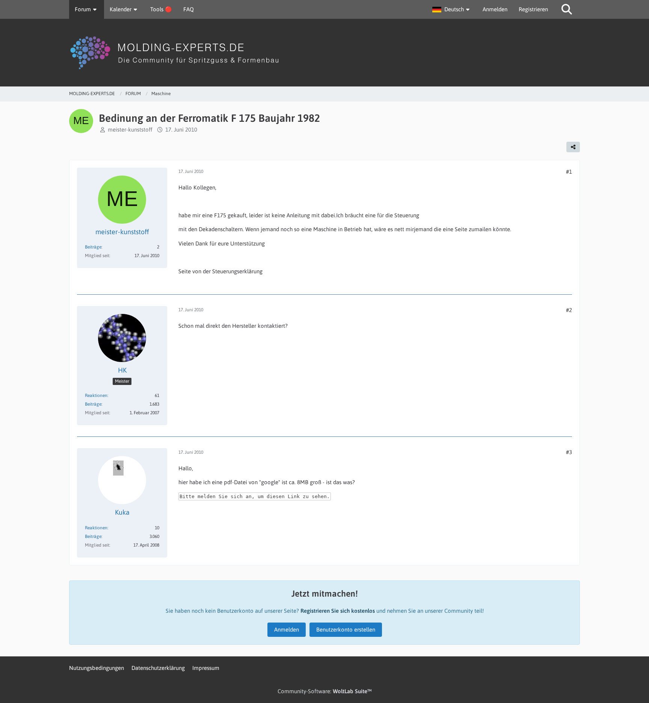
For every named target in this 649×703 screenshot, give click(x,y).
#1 (569, 171)
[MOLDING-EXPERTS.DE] (324, 52)
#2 (569, 310)
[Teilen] (573, 147)
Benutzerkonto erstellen (345, 629)
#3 (569, 452)
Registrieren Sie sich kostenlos (337, 611)
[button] (452, 9)
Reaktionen (96, 395)
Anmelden (495, 9)
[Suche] (567, 9)
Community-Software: (325, 691)
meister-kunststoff (130, 129)
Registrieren (533, 9)
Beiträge (93, 247)
